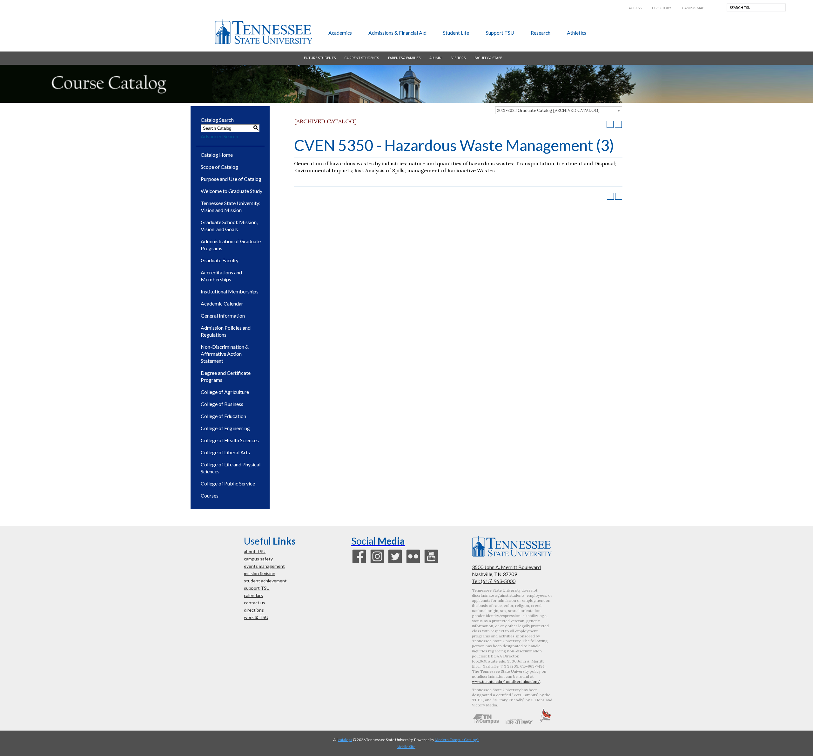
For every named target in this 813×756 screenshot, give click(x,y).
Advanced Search (219, 136)
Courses (209, 495)
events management (264, 566)
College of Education (223, 416)
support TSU (500, 33)
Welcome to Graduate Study (231, 191)
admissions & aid (397, 33)
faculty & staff (488, 58)
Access (635, 8)
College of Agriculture (225, 392)
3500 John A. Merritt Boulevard (506, 567)
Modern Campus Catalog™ (457, 739)
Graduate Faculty (220, 260)
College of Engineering (225, 428)
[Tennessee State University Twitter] (395, 562)
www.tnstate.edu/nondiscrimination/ (506, 681)
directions (254, 610)
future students (320, 58)
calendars (253, 595)
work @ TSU (256, 617)
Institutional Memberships (230, 291)
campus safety (258, 558)
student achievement (265, 580)
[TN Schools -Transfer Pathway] (519, 722)
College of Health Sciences (230, 440)
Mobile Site (406, 746)
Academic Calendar (222, 303)
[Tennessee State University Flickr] (413, 562)
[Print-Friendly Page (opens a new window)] (610, 124)
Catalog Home (217, 155)
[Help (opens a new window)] (618, 124)
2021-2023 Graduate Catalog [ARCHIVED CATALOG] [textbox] (548, 110)
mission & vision (259, 573)
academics (340, 33)
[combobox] (558, 110)
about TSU (254, 551)
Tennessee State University (263, 32)
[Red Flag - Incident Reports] (545, 722)
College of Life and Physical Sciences (230, 467)
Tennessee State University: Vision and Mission (230, 206)
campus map (693, 8)
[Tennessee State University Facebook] (359, 562)
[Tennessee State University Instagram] (377, 562)
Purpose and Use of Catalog (231, 179)
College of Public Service (228, 483)
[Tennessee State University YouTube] (431, 562)
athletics (576, 33)
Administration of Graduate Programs (231, 244)
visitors (458, 58)
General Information (223, 316)
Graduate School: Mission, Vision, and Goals (229, 225)
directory (661, 8)
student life (456, 33)
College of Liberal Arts (225, 452)
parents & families (404, 58)
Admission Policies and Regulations (226, 331)
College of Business (222, 404)
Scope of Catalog (219, 167)
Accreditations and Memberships (221, 275)
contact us (254, 602)
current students (362, 58)
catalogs (345, 739)
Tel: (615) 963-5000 (493, 581)
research (540, 33)
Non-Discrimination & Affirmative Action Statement (225, 354)
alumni (435, 58)
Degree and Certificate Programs (226, 376)
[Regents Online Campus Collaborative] (486, 722)
